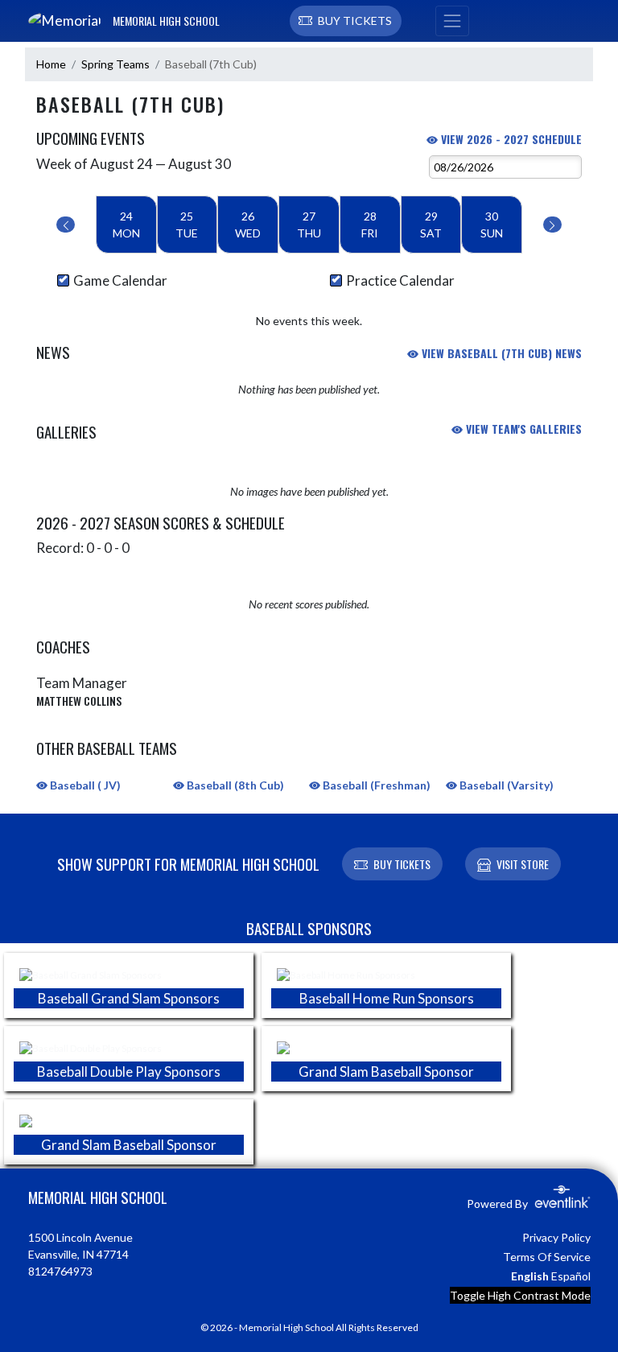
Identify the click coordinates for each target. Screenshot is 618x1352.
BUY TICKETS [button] (402, 863)
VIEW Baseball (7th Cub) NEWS (500, 352)
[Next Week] (552, 224)
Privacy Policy (556, 1237)
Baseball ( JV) (84, 785)
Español (571, 1276)
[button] (346, 21)
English (530, 1276)
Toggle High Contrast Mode (520, 1295)
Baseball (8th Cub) (234, 785)
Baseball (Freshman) (375, 785)
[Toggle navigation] (452, 21)
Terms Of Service (547, 1256)
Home (51, 64)
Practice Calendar (400, 280)
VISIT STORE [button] (522, 863)
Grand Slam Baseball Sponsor (386, 1071)
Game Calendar (120, 280)
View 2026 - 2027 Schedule (510, 138)
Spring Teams (115, 64)
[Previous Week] (65, 224)
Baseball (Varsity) (505, 785)
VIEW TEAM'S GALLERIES (522, 428)
